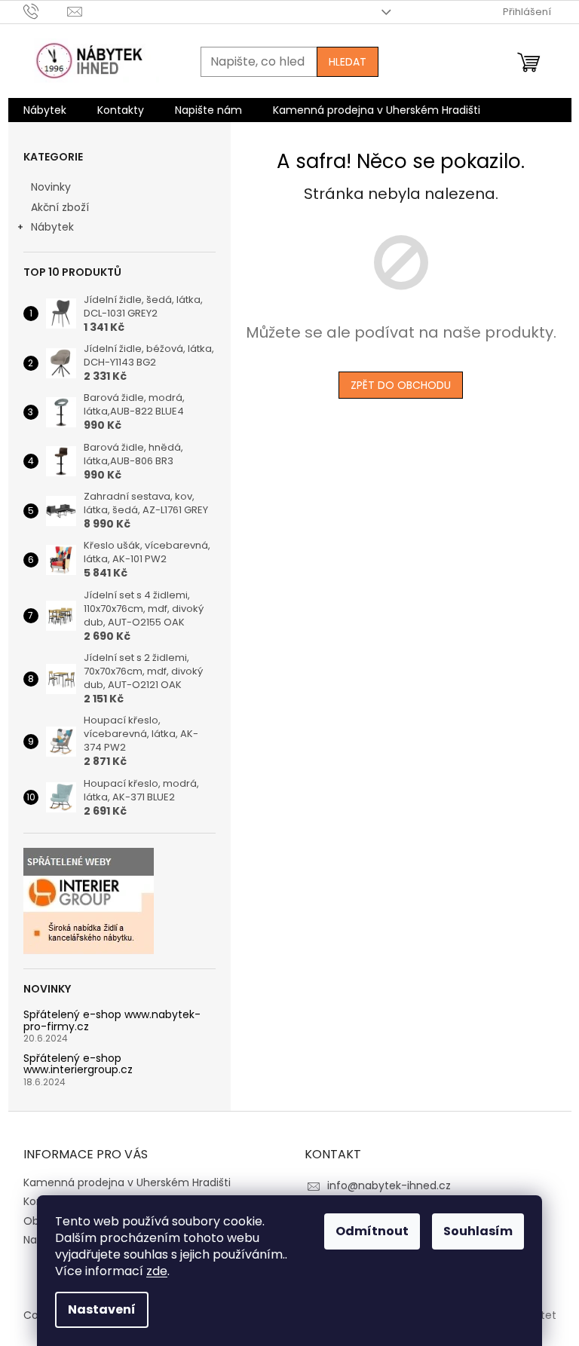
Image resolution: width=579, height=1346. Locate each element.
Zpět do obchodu (401, 385)
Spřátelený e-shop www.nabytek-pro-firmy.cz (112, 1020)
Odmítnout (372, 1231)
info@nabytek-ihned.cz (389, 1185)
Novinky (51, 186)
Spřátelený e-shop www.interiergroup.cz (78, 1064)
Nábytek (52, 226)
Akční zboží (60, 207)
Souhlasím (478, 1231)
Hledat (347, 61)
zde (156, 1271)
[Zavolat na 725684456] (45, 11)
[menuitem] (44, 110)
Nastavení (102, 1309)
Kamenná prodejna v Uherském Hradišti (127, 1182)
